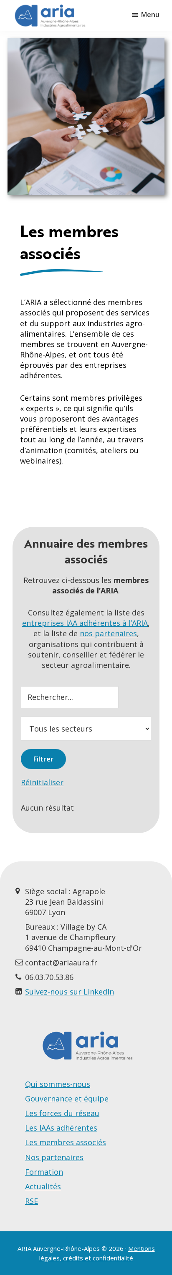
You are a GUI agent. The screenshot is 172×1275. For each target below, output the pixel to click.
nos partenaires (108, 633)
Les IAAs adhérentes (61, 1128)
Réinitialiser (42, 782)
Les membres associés (65, 1142)
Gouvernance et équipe (67, 1099)
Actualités (43, 1186)
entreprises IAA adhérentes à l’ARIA (85, 623)
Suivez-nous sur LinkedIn (69, 992)
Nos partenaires (54, 1157)
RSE (31, 1201)
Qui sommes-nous (57, 1084)
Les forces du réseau (62, 1113)
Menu (150, 14)
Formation (44, 1172)
